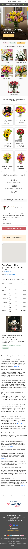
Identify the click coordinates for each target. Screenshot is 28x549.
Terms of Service (3, 543)
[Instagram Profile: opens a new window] (10, 525)
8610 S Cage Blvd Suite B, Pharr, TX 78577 (14, 517)
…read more (16, 366)
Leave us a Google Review (14, 530)
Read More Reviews (14, 228)
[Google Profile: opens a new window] (17, 525)
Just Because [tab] (21, 42)
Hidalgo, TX (5, 345)
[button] (24, 545)
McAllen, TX (12, 345)
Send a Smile (8, 36)
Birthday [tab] (5, 42)
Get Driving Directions (9, 274)
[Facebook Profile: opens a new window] (14, 525)
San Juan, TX (5, 348)
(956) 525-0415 (8, 271)
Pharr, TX (19, 345)
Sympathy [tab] (13, 42)
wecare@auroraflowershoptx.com (14, 520)
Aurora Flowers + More (14, 1)
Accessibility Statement (22, 543)
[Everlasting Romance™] (4, 208)
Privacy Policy (12, 543)
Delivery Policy (14, 545)
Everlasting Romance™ (11, 207)
